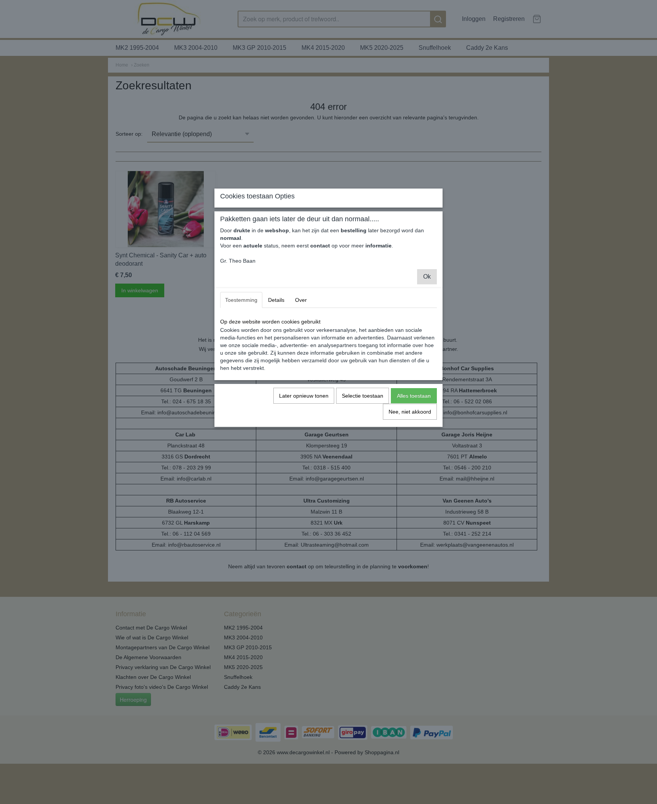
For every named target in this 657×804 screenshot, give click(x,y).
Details (276, 300)
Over (301, 300)
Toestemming (241, 300)
